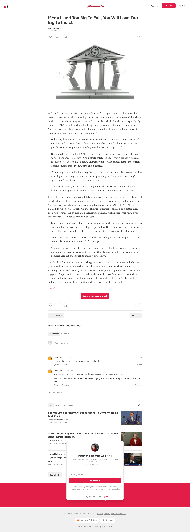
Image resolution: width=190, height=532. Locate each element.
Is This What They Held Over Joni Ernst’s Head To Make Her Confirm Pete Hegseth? (83, 435)
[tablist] (59, 333)
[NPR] (52, 288)
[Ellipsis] (141, 358)
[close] (120, 444)
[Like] (50, 36)
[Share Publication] (158, 5)
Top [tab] (51, 405)
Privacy (100, 513)
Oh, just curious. (55, 440)
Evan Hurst (63, 423)
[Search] (152, 5)
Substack (82, 526)
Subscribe (168, 5)
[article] (95, 419)
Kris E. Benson (53, 28)
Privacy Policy (114, 489)
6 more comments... (56, 392)
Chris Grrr (58, 357)
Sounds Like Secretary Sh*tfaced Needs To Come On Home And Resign (83, 414)
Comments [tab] (54, 334)
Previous (58, 315)
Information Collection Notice (94, 489)
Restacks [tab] (65, 334)
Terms (107, 513)
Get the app (107, 520)
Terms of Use (107, 486)
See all (53, 475)
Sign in (182, 5)
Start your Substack (88, 520)
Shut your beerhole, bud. (59, 419)
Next (134, 315)
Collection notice (118, 513)
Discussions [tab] (68, 405)
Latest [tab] (57, 405)
